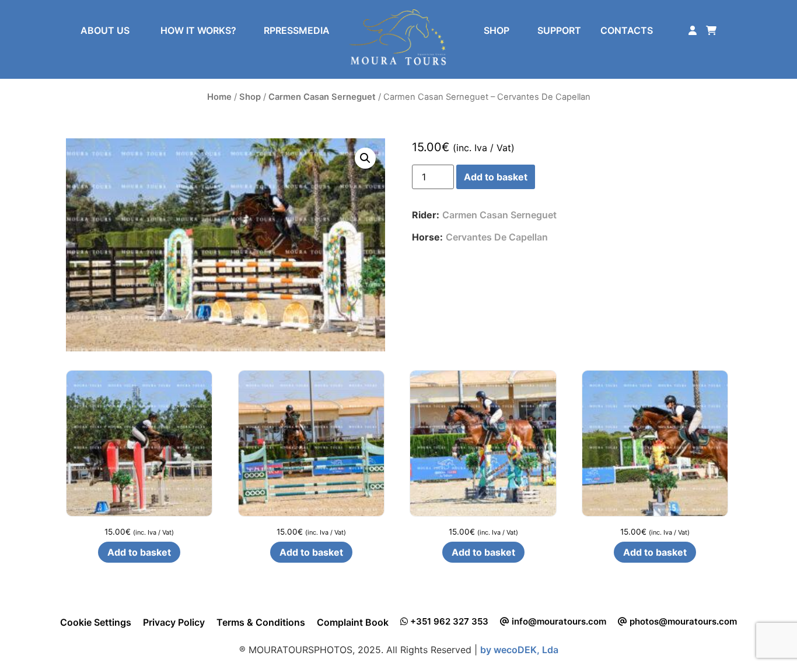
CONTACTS (626, 30)
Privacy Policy (174, 622)
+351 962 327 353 (448, 621)
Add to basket (495, 177)
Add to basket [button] (139, 552)
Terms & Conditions (260, 622)
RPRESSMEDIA (297, 30)
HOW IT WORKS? (198, 30)
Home (219, 97)
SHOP (496, 30)
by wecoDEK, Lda (519, 649)
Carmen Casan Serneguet (322, 97)
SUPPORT (559, 30)
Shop (250, 97)
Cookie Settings (95, 622)
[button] (365, 158)
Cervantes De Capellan (497, 237)
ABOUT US (105, 30)
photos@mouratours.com (682, 621)
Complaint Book (353, 622)
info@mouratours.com (557, 621)
